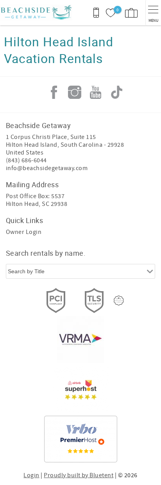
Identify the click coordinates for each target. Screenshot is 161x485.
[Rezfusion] (118, 300)
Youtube (96, 92)
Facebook (54, 92)
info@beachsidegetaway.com (47, 168)
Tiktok (116, 92)
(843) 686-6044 (26, 160)
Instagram (74, 92)
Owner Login (23, 232)
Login (31, 475)
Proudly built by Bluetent (78, 475)
